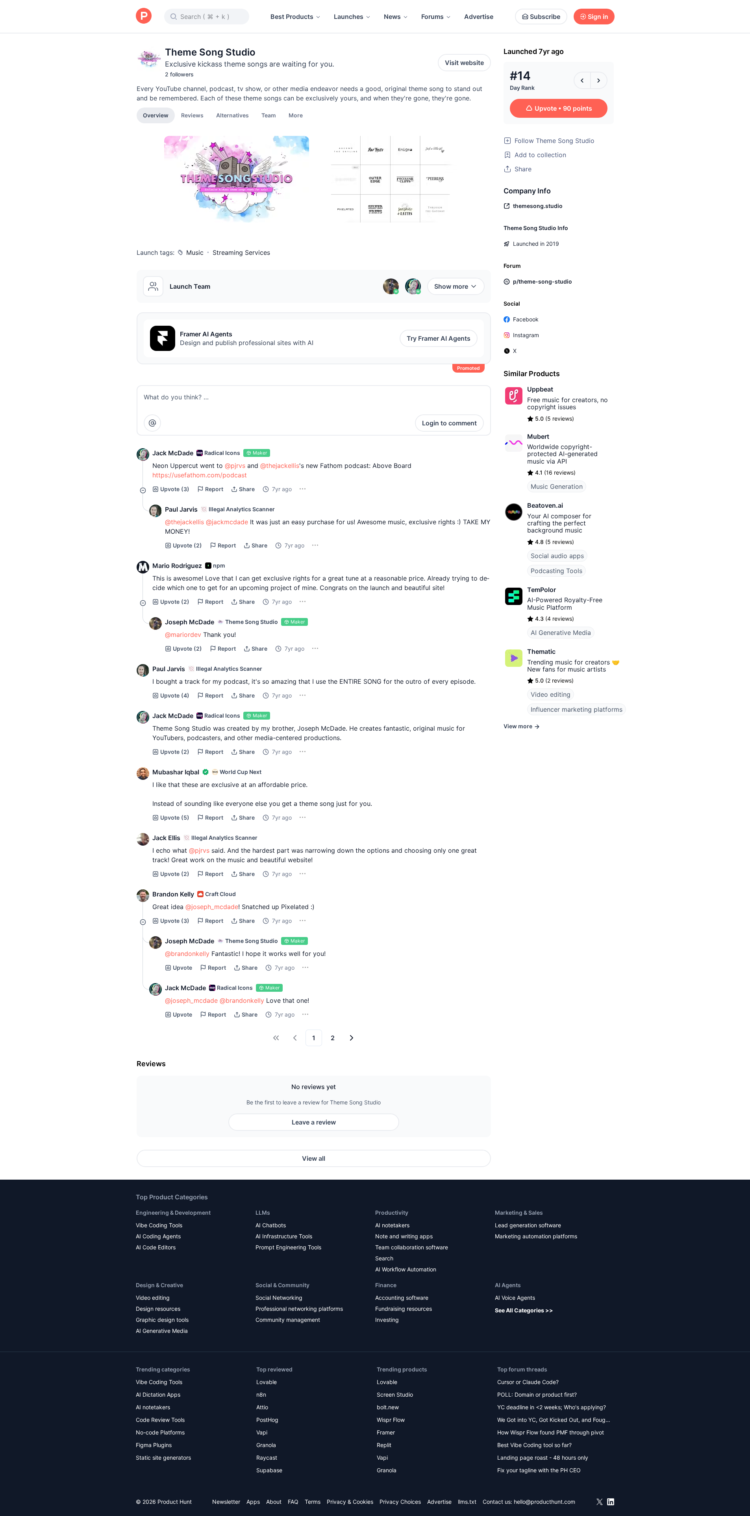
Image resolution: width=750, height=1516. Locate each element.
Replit (384, 1445)
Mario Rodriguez (177, 566)
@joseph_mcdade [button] (211, 907)
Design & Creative (159, 1285)
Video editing (550, 694)
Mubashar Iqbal (175, 772)
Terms (312, 1501)
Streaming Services (241, 252)
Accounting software (401, 1297)
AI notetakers (392, 1225)
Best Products (291, 16)
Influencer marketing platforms (576, 709)
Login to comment (449, 423)
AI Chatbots (271, 1225)
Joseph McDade (189, 622)
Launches (348, 16)
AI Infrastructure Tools (284, 1236)
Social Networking (279, 1297)
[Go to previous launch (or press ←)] (582, 80)
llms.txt (467, 1501)
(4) (174, 695)
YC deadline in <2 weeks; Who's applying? (551, 1407)
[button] (295, 115)
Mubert (538, 436)
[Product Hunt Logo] (144, 16)
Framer (386, 1432)
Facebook (526, 319)
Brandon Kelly (173, 894)
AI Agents (508, 1285)
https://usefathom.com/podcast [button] (199, 475)
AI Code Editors (156, 1247)
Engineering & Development (173, 1212)
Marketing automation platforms (536, 1236)
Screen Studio (395, 1394)
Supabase (269, 1470)
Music (195, 252)
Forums (432, 16)
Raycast (266, 1457)
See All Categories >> (524, 1310)
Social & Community (282, 1285)
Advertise (478, 16)
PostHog (267, 1419)
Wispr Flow (391, 1419)
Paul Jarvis (181, 509)
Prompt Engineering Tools (288, 1247)
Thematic (541, 651)
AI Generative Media (561, 632)
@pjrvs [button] (235, 465)
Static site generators (163, 1457)
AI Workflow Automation (405, 1269)
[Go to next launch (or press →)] (599, 80)
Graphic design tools (162, 1319)
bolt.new (388, 1407)
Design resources (158, 1308)
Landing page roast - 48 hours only (542, 1457)
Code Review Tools (160, 1419)
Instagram (526, 335)
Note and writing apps (404, 1236)
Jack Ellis (166, 838)
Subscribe (545, 16)
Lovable (266, 1382)
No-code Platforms (160, 1432)
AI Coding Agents (158, 1236)
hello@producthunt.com (544, 1501)
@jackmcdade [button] (227, 522)
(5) (174, 817)
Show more (451, 286)
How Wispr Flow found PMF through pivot (550, 1432)
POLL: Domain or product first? (537, 1394)
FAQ (293, 1501)
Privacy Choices (400, 1501)
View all (313, 1158)
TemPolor (541, 590)
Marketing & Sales (519, 1212)
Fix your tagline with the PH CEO (539, 1470)
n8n (261, 1394)
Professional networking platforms (299, 1308)
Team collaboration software (411, 1247)
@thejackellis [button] (279, 465)
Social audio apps (557, 556)
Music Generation (557, 486)
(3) (174, 489)
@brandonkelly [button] (187, 953)
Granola (266, 1445)
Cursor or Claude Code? (528, 1382)
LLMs (263, 1212)
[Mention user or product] (152, 423)
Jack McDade (172, 453)
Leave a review (314, 1122)
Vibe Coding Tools (159, 1225)
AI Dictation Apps (158, 1394)
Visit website (464, 63)
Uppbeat (540, 389)
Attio (262, 1407)
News (392, 16)
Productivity (391, 1212)
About (273, 1501)
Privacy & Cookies (350, 1501)
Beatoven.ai (545, 505)
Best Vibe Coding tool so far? (534, 1445)
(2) (187, 545)
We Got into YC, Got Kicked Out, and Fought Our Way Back (554, 1420)
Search (384, 1258)
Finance (385, 1285)
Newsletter (226, 1501)
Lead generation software (528, 1225)
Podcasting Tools (556, 571)
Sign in (598, 16)
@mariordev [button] (183, 634)
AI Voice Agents (515, 1297)
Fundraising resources (403, 1308)
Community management (288, 1319)
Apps (253, 1501)
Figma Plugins (154, 1445)
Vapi (261, 1432)
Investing (387, 1319)
